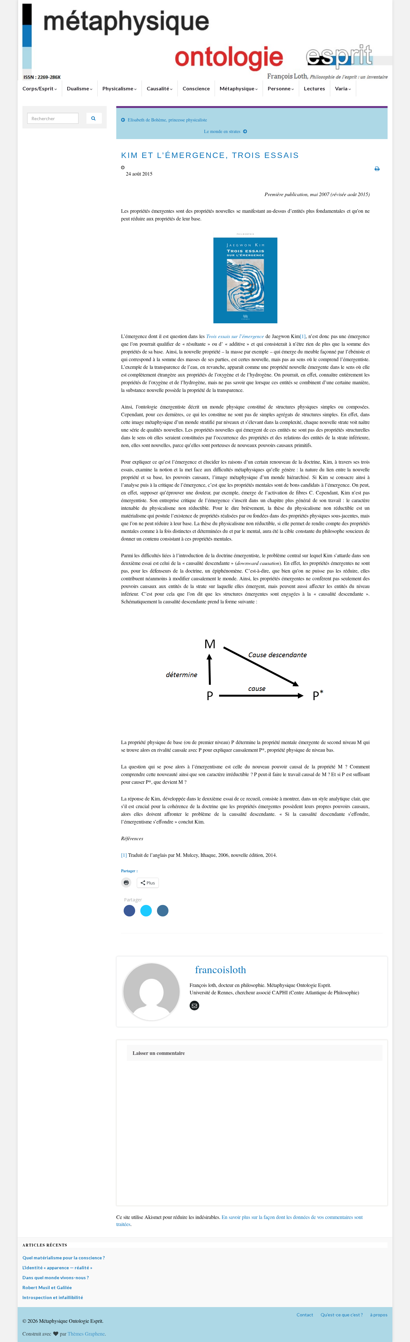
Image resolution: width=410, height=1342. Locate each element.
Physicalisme (118, 88)
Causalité (158, 88)
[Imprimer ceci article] (377, 168)
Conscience (196, 88)
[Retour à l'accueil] (205, 40)
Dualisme (78, 88)
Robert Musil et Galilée (47, 1287)
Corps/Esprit (38, 88)
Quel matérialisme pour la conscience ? (63, 1257)
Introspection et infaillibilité (52, 1297)
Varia (341, 88)
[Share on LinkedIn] (162, 914)
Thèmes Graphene (86, 1333)
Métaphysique (237, 88)
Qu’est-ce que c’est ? (342, 1314)
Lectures (314, 88)
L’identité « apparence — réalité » (57, 1267)
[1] (303, 336)
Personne (279, 88)
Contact (305, 1314)
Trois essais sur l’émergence (235, 336)
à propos (379, 1314)
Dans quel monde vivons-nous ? (55, 1277)
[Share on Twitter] (146, 914)
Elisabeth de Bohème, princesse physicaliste (167, 120)
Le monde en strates (222, 131)
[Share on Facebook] (129, 914)
